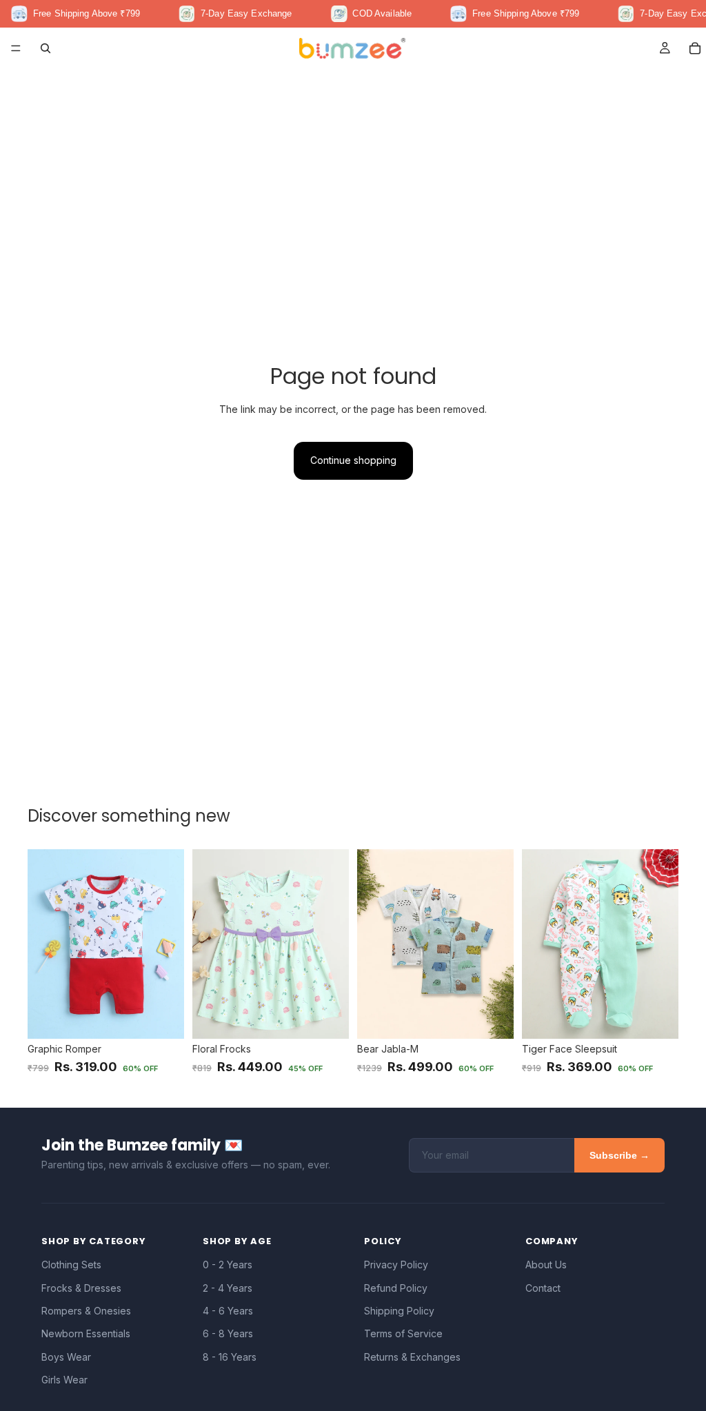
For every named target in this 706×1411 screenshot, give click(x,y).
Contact (543, 1288)
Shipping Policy (399, 1311)
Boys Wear (66, 1357)
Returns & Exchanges (412, 1357)
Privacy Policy (396, 1264)
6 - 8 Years (228, 1333)
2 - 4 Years (227, 1288)
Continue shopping (353, 460)
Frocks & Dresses (81, 1288)
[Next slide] (169, 943)
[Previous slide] (43, 943)
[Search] (45, 48)
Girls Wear (64, 1379)
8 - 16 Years (229, 1357)
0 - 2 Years (227, 1264)
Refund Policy (395, 1288)
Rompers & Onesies (86, 1311)
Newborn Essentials (85, 1333)
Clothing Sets (71, 1264)
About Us (546, 1264)
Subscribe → (619, 1155)
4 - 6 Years (228, 1311)
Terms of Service (403, 1333)
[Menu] (16, 48)
